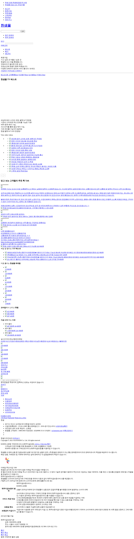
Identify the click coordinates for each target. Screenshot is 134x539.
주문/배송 (8, 13)
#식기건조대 (10, 341)
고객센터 (8, 15)
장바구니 (8, 20)
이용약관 (8, 401)
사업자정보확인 (61, 426)
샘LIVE (8, 54)
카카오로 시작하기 (15, 71)
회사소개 (8, 399)
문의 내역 (4, 393)
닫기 (2, 41)
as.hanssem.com (57, 431)
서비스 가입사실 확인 (43, 444)
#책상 (27, 341)
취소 (6, 532)
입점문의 (8, 410)
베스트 (7, 49)
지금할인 (23, 75)
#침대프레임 (19, 341)
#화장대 (43, 341)
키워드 (41, 75)
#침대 (31, 341)
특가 (6, 51)
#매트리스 (55, 341)
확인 (2, 530)
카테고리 (4, 45)
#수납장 (37, 341)
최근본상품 (5, 391)
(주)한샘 (4, 418)
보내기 (3, 384)
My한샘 (8, 17)
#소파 (48, 341)
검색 (22, 31)
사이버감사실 (10, 412)
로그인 (7, 9)
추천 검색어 (9, 37)
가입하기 (4, 71)
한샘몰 (6, 25)
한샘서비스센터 (20, 418)
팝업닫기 (4, 389)
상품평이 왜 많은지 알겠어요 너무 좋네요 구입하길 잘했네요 (23, 223)
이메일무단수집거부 (12, 408)
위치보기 (16, 438)
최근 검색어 (9, 35)
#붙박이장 (63, 341)
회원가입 (8, 11)
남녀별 (32, 75)
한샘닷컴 (10, 418)
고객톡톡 (13, 75)
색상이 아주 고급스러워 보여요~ (13, 214)
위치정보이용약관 (11, 403)
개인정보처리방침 (11, 405)
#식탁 (3, 341)
